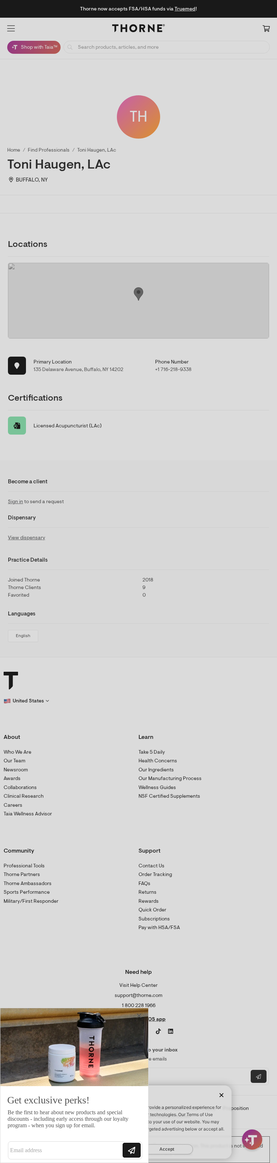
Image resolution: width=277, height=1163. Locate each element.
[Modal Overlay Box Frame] (74, 1085)
